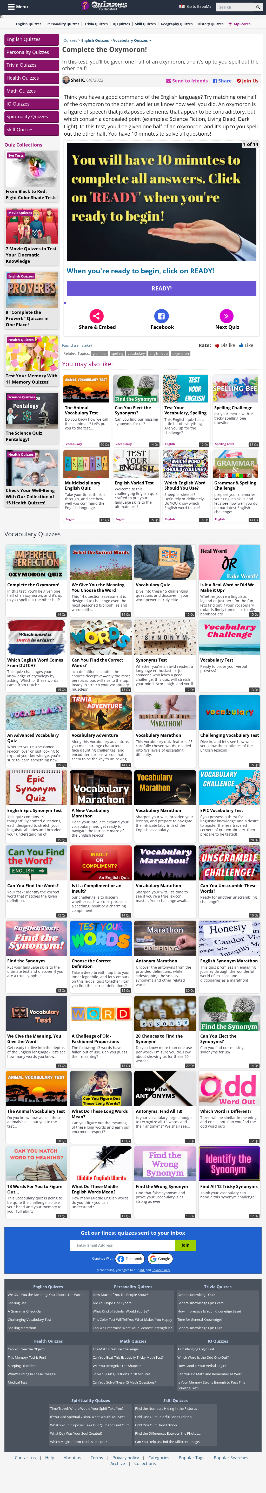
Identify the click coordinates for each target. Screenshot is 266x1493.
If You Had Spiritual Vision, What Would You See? (87, 1416)
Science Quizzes (21, 397)
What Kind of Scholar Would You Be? (121, 1311)
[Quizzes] (106, 5)
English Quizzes (23, 39)
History (210, 24)
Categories (158, 1458)
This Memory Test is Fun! (27, 1357)
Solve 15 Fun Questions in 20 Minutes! (122, 1374)
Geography (176, 24)
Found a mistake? (77, 345)
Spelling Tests (224, 444)
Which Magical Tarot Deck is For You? (78, 1441)
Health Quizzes (22, 78)
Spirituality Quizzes (27, 116)
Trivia (96, 24)
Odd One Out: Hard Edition (156, 1425)
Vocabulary (74, 444)
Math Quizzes (21, 91)
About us (72, 1458)
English (28, 24)
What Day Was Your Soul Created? (76, 1433)
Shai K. (77, 80)
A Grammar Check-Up (24, 1311)
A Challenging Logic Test (195, 1349)
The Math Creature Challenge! (115, 1349)
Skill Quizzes (20, 129)
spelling (117, 353)
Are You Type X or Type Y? (112, 1303)
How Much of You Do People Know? (120, 1294)
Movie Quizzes (20, 212)
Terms (97, 1458)
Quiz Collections (23, 145)
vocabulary (136, 353)
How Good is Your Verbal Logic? (201, 1365)
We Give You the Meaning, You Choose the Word (45, 1294)
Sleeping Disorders (22, 1365)
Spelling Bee (17, 1303)
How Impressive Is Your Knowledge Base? (209, 1311)
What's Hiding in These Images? (32, 1374)
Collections (145, 1463)
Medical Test (17, 1382)
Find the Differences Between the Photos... (168, 1433)
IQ (121, 24)
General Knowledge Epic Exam (200, 1303)
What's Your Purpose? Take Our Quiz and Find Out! (89, 1425)
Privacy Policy (161, 1270)
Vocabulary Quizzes (32, 534)
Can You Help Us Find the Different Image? (168, 1441)
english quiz (159, 353)
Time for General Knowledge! (199, 1319)
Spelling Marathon (22, 1327)
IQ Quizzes (18, 104)
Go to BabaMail (200, 6)
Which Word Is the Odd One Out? (203, 1357)
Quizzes (70, 40)
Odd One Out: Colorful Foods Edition (163, 1416)
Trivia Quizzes (21, 65)
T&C (142, 1270)
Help (49, 1458)
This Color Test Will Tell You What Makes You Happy (132, 1319)
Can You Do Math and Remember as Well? (209, 1374)
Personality (62, 24)
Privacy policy (125, 1458)
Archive (117, 1463)
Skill (145, 24)
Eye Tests (16, 155)
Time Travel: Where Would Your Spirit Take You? (87, 1408)
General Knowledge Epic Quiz (199, 1327)
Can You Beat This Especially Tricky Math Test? (128, 1357)
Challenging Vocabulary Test (29, 1319)
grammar (99, 353)
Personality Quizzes (27, 52)
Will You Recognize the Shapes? (117, 1365)
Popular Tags (191, 1458)
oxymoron (180, 353)
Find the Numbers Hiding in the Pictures (166, 1408)
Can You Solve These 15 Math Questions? (124, 1382)
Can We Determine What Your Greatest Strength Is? (132, 1327)
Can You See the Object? (26, 1349)
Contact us (25, 1458)
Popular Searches (231, 1458)
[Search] (258, 7)
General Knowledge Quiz (196, 1294)
